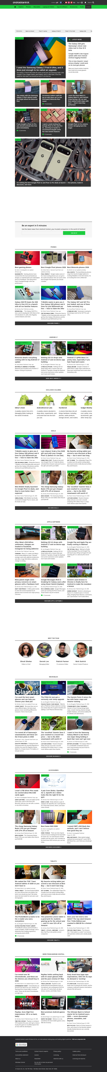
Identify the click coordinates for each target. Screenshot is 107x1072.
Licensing (56, 1055)
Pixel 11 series (43, 31)
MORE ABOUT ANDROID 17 (53, 378)
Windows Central (20, 1062)
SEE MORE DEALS (53, 508)
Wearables (37, 7)
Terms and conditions (21, 1051)
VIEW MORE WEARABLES (53, 756)
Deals (88, 7)
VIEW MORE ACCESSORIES (53, 847)
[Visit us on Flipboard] (71, 3)
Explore (21, 7)
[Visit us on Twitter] (63, 3)
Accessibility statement (21, 1055)
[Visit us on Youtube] (66, 3)
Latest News (77, 39)
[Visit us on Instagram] (69, 3)
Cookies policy (76, 1051)
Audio (82, 7)
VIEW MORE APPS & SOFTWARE (53, 601)
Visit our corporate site (78, 1039)
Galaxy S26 (83, 31)
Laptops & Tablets (48, 7)
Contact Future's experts (41, 1051)
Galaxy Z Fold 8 (56, 31)
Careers (36, 1055)
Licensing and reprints (79, 1058)
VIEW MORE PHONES (53, 323)
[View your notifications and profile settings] (85, 2)
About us (17, 1058)
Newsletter (37, 1058)
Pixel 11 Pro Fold (70, 31)
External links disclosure (79, 1055)
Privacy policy (57, 1051)
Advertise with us (58, 1058)
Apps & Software (62, 7)
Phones (28, 7)
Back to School (30, 31)
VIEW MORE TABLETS (53, 940)
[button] (91, 2)
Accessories (73, 7)
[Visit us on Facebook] (61, 3)
